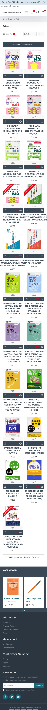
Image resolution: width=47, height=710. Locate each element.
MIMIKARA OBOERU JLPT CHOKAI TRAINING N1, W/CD (12, 84)
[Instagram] (18, 696)
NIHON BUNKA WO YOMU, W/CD (34, 261)
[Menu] (26, 12)
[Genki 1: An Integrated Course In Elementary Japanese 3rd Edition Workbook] (12, 586)
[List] (7, 34)
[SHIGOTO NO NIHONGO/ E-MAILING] (13, 470)
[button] (5, 76)
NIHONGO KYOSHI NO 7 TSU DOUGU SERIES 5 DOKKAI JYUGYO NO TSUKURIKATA (12, 356)
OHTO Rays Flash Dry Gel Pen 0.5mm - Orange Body (34, 599)
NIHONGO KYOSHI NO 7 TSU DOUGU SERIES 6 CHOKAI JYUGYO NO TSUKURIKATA (34, 356)
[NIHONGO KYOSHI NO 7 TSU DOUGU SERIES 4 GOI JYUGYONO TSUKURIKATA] (34, 282)
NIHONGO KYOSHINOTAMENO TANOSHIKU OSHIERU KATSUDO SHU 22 (34, 404)
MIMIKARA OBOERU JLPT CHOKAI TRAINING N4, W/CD (34, 130)
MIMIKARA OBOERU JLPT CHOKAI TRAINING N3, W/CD (12, 130)
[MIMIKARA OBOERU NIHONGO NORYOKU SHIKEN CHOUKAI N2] (13, 194)
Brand (10, 19)
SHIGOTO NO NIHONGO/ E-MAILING (13, 493)
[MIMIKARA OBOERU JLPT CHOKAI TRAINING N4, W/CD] (34, 105)
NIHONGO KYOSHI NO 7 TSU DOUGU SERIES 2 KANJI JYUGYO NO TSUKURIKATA (12, 308)
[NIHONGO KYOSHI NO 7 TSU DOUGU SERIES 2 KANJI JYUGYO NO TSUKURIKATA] (13, 282)
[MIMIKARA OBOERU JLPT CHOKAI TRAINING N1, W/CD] (13, 59)
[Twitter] (11, 696)
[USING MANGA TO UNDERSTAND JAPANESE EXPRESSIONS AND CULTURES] (13, 516)
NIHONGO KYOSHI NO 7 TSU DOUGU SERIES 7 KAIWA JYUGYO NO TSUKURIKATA (12, 404)
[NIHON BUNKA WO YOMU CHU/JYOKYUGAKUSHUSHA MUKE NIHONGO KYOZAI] (34, 194)
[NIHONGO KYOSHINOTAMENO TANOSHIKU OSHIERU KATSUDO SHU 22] (34, 379)
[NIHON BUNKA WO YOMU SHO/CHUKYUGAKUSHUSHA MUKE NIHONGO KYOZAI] (13, 239)
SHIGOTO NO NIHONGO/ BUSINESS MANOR (34, 450)
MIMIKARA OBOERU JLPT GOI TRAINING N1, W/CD (13, 174)
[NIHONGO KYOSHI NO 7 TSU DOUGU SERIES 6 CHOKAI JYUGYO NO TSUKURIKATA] (34, 331)
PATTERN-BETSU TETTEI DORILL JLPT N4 (12, 450)
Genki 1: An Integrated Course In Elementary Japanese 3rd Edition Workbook (12, 599)
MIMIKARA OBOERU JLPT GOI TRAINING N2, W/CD (34, 174)
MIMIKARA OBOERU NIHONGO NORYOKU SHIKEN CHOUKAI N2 (13, 218)
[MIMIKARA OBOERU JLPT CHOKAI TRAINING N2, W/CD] (34, 59)
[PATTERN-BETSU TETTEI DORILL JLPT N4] (13, 427)
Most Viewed (10, 570)
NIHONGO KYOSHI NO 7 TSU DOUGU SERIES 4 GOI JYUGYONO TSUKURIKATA (34, 308)
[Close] (44, 2)
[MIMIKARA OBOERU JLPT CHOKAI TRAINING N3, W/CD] (13, 105)
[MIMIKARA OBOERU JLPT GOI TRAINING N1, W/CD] (13, 150)
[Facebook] (5, 696)
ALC (12, 71)
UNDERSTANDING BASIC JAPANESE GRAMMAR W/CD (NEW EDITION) (34, 495)
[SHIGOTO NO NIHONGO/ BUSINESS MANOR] (34, 427)
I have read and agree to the (20, 690)
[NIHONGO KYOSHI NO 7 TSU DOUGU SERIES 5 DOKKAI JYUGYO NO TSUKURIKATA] (13, 331)
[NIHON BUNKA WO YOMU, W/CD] (34, 239)
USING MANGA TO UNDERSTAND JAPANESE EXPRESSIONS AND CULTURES (13, 541)
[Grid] (4, 34)
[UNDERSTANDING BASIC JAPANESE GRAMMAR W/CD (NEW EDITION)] (34, 470)
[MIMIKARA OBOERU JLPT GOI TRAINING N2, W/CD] (34, 150)
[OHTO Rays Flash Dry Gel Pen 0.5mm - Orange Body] (34, 586)
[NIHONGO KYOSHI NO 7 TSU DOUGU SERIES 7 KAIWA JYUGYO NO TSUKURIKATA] (13, 379)
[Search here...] (37, 12)
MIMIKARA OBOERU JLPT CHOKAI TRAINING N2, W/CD (34, 84)
